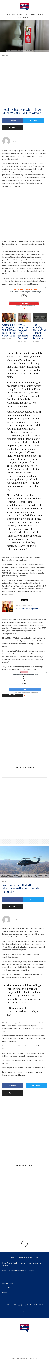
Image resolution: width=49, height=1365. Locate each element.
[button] (24, 674)
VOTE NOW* (25, 689)
